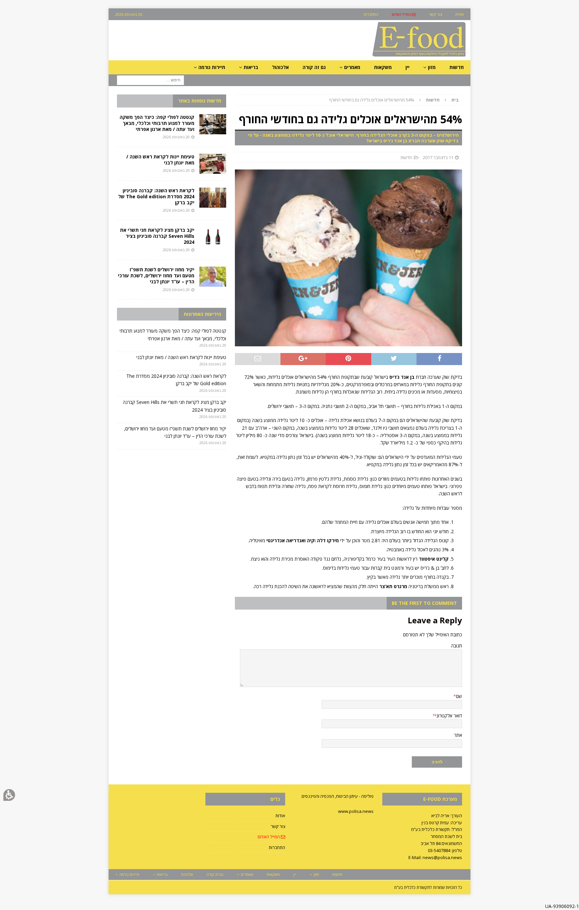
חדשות (406, 157)
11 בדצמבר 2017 (438, 157)
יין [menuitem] (407, 67)
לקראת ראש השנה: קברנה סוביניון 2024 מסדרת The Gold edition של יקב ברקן (156, 196)
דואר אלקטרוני (448, 715)
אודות (280, 816)
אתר (458, 735)
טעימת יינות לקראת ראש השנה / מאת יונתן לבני (160, 159)
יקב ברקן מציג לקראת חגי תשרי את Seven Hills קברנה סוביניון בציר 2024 (157, 236)
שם (459, 696)
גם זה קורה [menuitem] (314, 67)
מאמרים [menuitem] (352, 67)
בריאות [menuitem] (251, 67)
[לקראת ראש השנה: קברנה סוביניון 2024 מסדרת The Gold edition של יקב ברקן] (212, 198)
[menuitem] (403, 14)
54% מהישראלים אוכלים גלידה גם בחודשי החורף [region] (394, 100)
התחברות (277, 847)
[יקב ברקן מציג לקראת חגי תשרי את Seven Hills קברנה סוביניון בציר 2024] (212, 237)
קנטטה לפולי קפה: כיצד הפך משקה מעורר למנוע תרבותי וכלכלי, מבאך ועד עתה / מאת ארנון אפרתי (157, 123)
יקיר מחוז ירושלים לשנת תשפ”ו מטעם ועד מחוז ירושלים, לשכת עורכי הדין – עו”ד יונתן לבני (156, 275)
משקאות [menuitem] (383, 67)
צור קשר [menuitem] (435, 14)
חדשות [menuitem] (456, 67)
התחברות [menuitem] (371, 14)
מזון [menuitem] (432, 67)
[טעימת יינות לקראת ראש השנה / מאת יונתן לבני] (212, 164)
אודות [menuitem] (459, 14)
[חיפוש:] (150, 80)
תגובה (456, 645)
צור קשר (278, 826)
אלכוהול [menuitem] (280, 67)
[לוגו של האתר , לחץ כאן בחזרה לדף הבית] (383, 56)
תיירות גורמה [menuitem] (211, 67)
